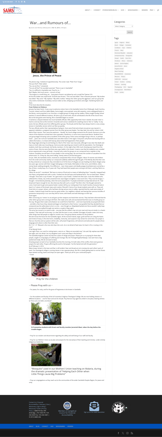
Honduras (117, 61)
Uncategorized (119, 89)
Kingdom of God (119, 68)
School (116, 82)
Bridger (122, 45)
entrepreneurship (119, 55)
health (122, 58)
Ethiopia (63, 28)
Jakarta (116, 63)
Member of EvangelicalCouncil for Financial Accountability (67, 413)
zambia (122, 92)
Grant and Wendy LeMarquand (40, 28)
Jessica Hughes (124, 63)
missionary (127, 74)
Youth (116, 92)
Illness (123, 61)
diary (121, 50)
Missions (117, 76)
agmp (116, 42)
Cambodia (128, 45)
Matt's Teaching (119, 71)
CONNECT (97, 10)
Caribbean (117, 48)
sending (128, 82)
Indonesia (129, 61)
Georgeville (129, 55)
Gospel (116, 58)
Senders (122, 82)
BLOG (37, 426)
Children (129, 48)
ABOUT (87, 10)
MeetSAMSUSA (119, 74)
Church (117, 50)
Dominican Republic (120, 53)
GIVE (122, 10)
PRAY (151, 10)
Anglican (122, 42)
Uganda (130, 87)
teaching (123, 84)
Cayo (123, 48)
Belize (127, 42)
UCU (125, 87)
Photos (123, 76)
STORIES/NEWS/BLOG (109, 10)
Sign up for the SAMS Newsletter (94, 412)
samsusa (124, 79)
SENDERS (145, 10)
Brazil (116, 45)
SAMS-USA (118, 79)
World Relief (127, 89)
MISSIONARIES (133, 10)
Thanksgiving (118, 87)
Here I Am (128, 58)
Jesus (125, 66)
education (129, 53)
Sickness (117, 84)
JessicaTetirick (118, 66)
